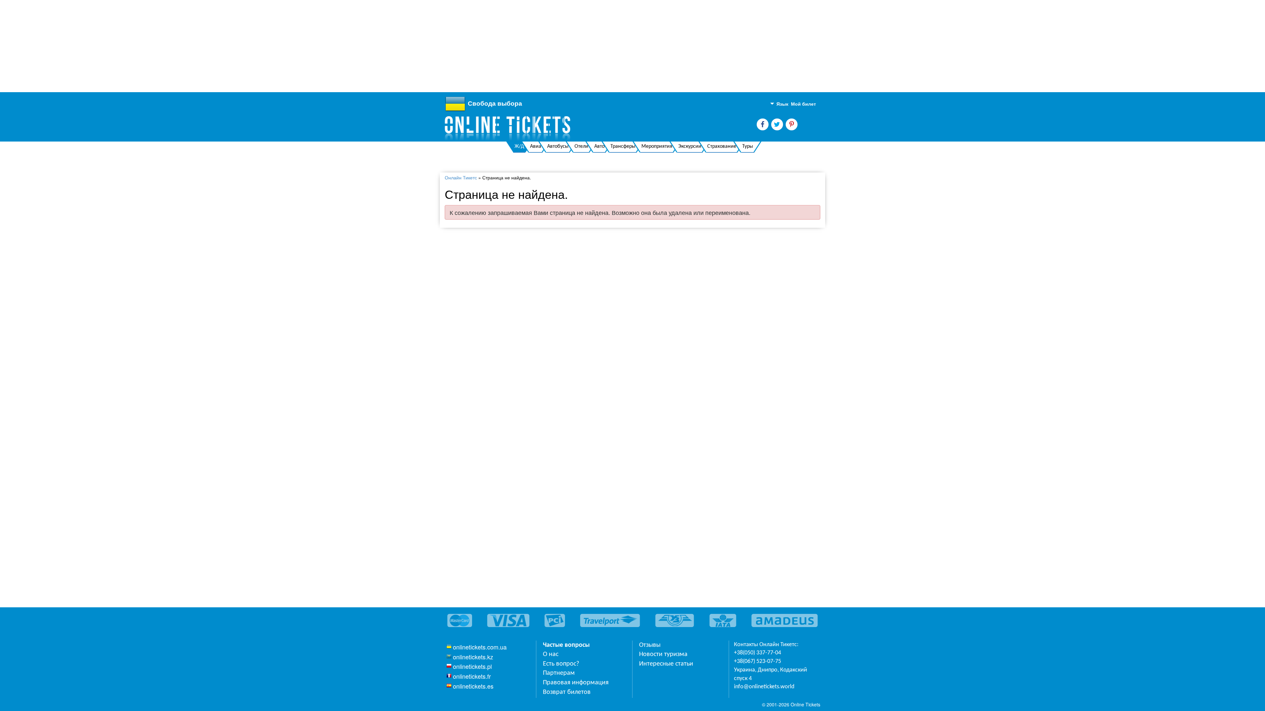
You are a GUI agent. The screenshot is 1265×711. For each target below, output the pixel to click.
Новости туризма (663, 654)
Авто (599, 146)
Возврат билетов (567, 692)
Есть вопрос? (561, 664)
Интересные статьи (666, 664)
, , (770, 674)
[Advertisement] (197, 46)
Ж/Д (519, 146)
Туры (747, 146)
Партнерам (559, 673)
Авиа (535, 146)
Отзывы (650, 645)
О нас (550, 654)
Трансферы (622, 146)
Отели (581, 146)
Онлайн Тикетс (461, 177)
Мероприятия (656, 146)
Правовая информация (575, 682)
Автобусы (558, 146)
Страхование (721, 146)
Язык (781, 103)
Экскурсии (689, 146)
